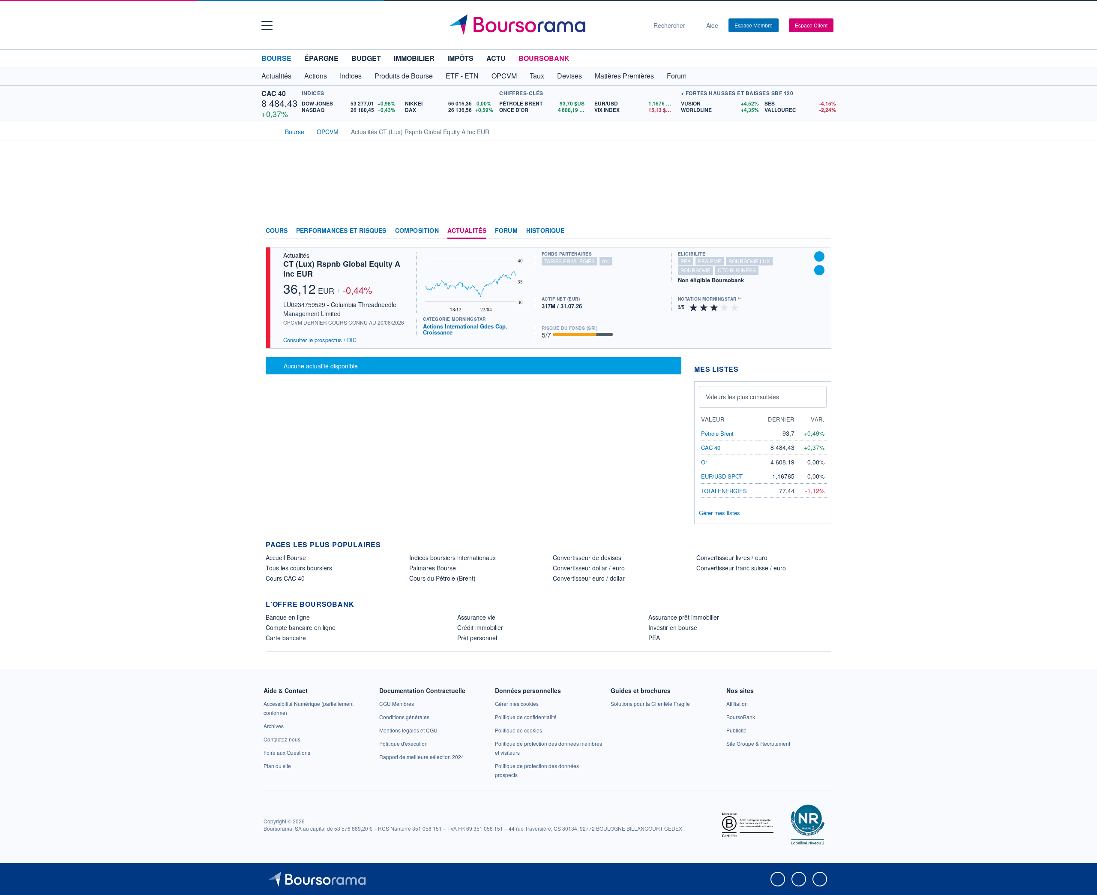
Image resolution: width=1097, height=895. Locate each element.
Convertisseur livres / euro (731, 557)
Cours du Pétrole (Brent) (442, 578)
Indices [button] (351, 76)
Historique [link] (545, 231)
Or (704, 462)
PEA (654, 637)
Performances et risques (341, 231)
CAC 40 (273, 93)
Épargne (321, 58)
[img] (735, 306)
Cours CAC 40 (285, 578)
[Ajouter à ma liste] (819, 270)
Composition (417, 231)
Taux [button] (537, 76)
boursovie (695, 270)
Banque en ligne (288, 617)
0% (606, 261)
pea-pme (709, 261)
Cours (277, 231)
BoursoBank (544, 58)
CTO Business (737, 270)
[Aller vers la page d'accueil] (545, 25)
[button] (267, 25)
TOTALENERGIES (724, 491)
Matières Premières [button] (624, 76)
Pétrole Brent (717, 433)
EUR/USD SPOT (722, 476)
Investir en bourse (672, 627)
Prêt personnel (477, 637)
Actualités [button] (276, 76)
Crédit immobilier (480, 627)
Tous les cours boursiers (299, 568)
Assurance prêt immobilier (683, 617)
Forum (676, 76)
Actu (496, 58)
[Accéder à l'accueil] (269, 131)
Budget (366, 58)
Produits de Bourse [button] (404, 76)
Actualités (466, 231)
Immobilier (414, 58)
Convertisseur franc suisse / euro (741, 568)
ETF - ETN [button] (462, 76)
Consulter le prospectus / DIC (320, 340)
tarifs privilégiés (569, 261)
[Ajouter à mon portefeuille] (819, 256)
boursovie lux (749, 261)
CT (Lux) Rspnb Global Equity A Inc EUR (341, 268)
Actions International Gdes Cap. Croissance (465, 329)
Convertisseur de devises (587, 557)
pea (685, 261)
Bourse (276, 58)
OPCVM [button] (504, 76)
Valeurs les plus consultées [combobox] (742, 396)
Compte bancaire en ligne (301, 627)
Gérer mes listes (719, 513)
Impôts (460, 58)
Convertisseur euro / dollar (589, 578)
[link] (274, 725)
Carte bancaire (286, 637)
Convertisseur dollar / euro (589, 568)
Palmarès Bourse (432, 568)
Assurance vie (476, 617)
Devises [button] (569, 76)
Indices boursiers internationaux (452, 557)
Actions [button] (315, 76)
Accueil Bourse (286, 557)
